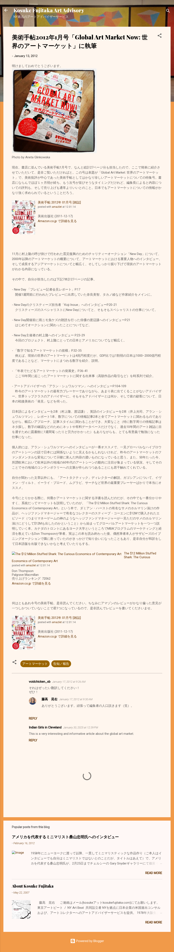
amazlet (57, 206)
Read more (153, 873)
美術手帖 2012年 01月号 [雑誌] (59, 202)
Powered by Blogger (89, 941)
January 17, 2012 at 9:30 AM (76, 699)
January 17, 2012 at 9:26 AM (69, 681)
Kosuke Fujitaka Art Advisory (49, 10)
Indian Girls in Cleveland (45, 727)
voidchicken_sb (40, 681)
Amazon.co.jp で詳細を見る (57, 221)
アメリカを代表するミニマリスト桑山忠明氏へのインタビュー (65, 836)
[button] (159, 36)
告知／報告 (61, 664)
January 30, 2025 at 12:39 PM (80, 727)
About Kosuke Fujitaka (32, 886)
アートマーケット (35, 664)
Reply (33, 718)
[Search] (168, 11)
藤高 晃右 (50, 699)
